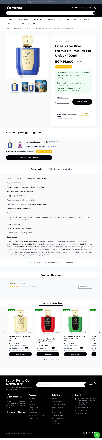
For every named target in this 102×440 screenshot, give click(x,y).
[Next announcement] (74, 1)
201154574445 (82, 414)
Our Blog (32, 410)
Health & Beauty (24, 19)
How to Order (33, 418)
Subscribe (90, 385)
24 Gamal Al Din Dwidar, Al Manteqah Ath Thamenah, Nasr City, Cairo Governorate (87, 402)
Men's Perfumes (57, 401)
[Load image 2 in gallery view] (28, 86)
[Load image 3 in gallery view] (41, 86)
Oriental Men (56, 410)
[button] (95, 8)
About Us (32, 399)
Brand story (33, 413)
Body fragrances (57, 418)
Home (8, 29)
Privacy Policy (33, 407)
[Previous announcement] (27, 1)
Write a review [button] (85, 287)
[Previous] (3, 331)
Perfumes (55, 399)
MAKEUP (54, 421)
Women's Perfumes (58, 404)
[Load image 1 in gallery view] (15, 86)
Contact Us (32, 404)
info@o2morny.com (84, 407)
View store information (84, 114)
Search (31, 401)
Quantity (58, 97)
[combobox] (46, 13)
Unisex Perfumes (57, 407)
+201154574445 (83, 411)
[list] (51, 332)
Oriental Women (57, 415)
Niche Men (17, 29)
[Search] (94, 13)
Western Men (56, 413)
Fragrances (11, 19)
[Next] (99, 331)
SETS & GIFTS (56, 424)
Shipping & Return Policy (37, 415)
